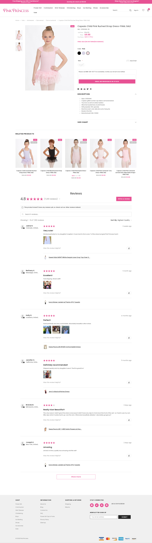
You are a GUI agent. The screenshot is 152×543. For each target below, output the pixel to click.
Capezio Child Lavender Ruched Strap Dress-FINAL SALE (26, 171)
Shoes (95, 8)
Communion (48, 8)
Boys (79, 8)
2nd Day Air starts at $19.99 (76, 2)
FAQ (41, 513)
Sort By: (114, 220)
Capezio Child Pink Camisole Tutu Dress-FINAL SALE (101, 171)
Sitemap (43, 522)
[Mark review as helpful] (129, 248)
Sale (35, 13)
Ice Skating (87, 8)
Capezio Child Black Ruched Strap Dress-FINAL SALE (51, 171)
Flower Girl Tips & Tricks (47, 516)
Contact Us (43, 510)
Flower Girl (38, 8)
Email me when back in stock (107, 81)
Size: (79, 61)
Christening (71, 8)
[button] (59, 199)
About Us (43, 504)
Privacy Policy (44, 519)
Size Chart (133, 61)
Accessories (104, 8)
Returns (67, 507)
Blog (41, 507)
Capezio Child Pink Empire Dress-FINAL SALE (76, 171)
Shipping (68, 504)
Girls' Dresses (60, 8)
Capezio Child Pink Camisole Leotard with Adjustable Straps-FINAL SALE (125, 172)
